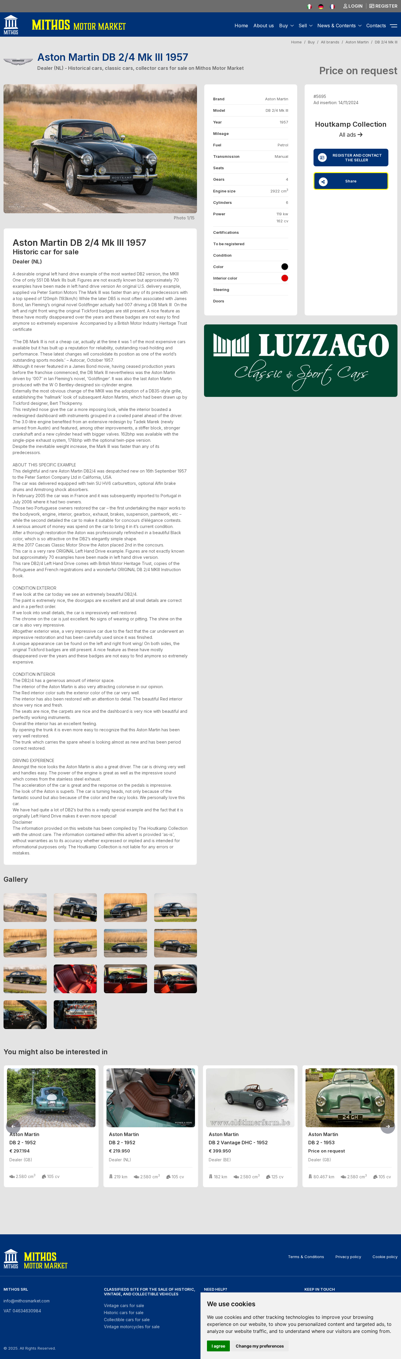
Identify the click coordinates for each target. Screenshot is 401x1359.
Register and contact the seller (356, 157)
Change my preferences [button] (260, 1345)
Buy (311, 42)
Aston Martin (357, 42)
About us (263, 25)
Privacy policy (348, 1256)
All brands (330, 42)
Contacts (376, 25)
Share (350, 181)
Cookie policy (385, 1256)
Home (241, 25)
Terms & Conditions (306, 1256)
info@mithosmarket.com (27, 1300)
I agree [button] (218, 1345)
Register (385, 6)
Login (355, 6)
